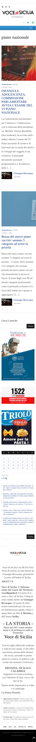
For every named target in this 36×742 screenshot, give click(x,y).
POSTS (18, 176)
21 (22, 465)
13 (18, 462)
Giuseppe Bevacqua (7, 84)
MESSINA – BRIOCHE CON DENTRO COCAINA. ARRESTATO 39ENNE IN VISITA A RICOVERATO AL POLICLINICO (18, 496)
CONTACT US (22, 727)
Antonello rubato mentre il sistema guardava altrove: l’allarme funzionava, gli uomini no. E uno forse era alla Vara (18, 504)
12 (13, 462)
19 (13, 465)
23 (32, 465)
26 (13, 468)
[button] (3, 7)
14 (22, 462)
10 (4, 462)
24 (4, 468)
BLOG (10, 727)
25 (8, 468)
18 (8, 465)
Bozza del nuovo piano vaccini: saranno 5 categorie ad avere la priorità (16, 242)
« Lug (4, 478)
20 (18, 465)
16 (32, 462)
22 (27, 465)
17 (4, 465)
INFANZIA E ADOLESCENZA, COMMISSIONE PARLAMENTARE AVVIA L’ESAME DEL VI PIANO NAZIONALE (17, 101)
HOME (5, 727)
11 (8, 462)
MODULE (30, 727)
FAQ (15, 727)
